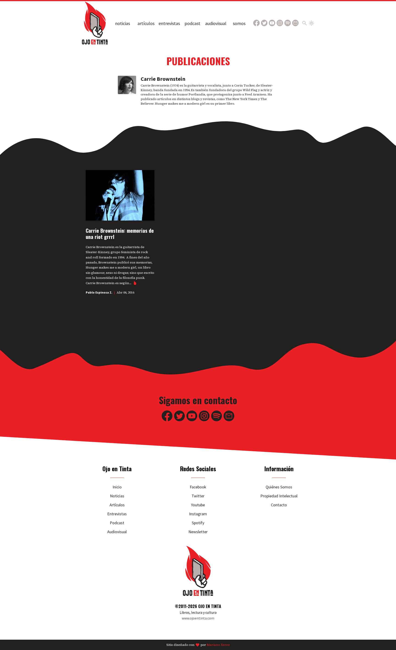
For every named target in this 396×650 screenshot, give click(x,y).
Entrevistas (169, 23)
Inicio (117, 487)
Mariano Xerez (218, 644)
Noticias (122, 23)
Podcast (192, 23)
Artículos (146, 23)
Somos (239, 23)
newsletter (198, 531)
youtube (198, 504)
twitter (198, 496)
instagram (198, 513)
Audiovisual (215, 23)
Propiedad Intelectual (278, 496)
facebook (198, 487)
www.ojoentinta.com (198, 618)
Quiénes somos (279, 487)
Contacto (279, 504)
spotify (198, 522)
